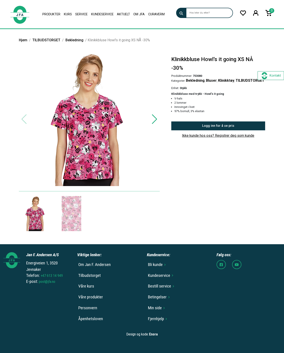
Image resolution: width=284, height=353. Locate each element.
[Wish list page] (243, 13)
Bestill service (159, 286)
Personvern (87, 307)
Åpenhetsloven (90, 318)
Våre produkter (90, 296)
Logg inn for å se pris (218, 126)
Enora (153, 334)
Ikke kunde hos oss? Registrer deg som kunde (218, 135)
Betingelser (157, 296)
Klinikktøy (226, 80)
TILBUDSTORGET (46, 40)
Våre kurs (86, 286)
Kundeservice (102, 14)
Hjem (23, 40)
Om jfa (139, 14)
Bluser (211, 80)
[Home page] (20, 14)
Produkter (51, 14)
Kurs (68, 14)
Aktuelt (123, 14)
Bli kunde (155, 264)
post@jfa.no (47, 282)
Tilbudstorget (89, 275)
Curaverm (156, 14)
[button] (155, 119)
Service (81, 14)
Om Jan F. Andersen (94, 264)
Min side (155, 307)
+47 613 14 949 (52, 276)
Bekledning (74, 40)
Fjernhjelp (156, 318)
